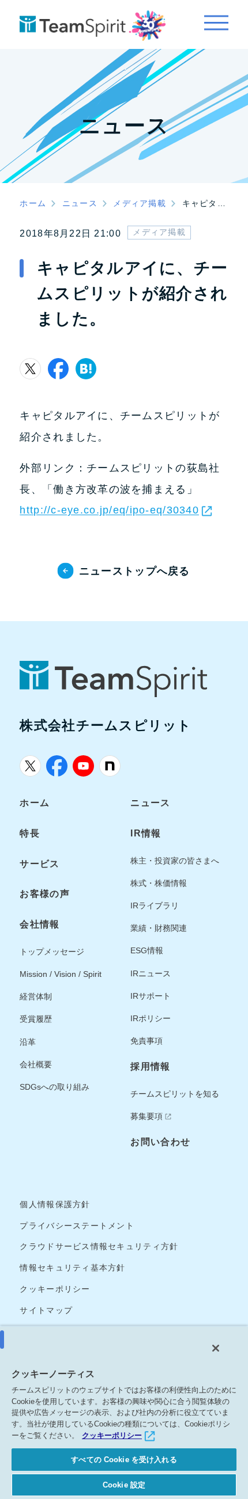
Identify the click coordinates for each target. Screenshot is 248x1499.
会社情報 (39, 924)
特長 (30, 833)
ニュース (150, 802)
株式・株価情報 (158, 883)
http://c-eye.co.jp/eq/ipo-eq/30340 (109, 510)
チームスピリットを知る (174, 1094)
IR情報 (145, 833)
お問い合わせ (160, 1141)
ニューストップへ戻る (134, 571)
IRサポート (150, 996)
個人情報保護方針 (55, 1204)
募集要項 (146, 1116)
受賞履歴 (36, 1019)
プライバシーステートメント (77, 1226)
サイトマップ (46, 1310)
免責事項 (146, 1041)
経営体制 (36, 996)
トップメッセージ (52, 952)
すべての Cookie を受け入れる (123, 1459)
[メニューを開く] (216, 24)
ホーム (35, 802)
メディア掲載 (159, 232)
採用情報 (150, 1066)
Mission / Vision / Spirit (61, 974)
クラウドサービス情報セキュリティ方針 (99, 1246)
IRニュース (150, 973)
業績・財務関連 (158, 928)
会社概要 (36, 1064)
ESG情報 (146, 950)
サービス (39, 863)
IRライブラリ (154, 905)
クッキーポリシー (55, 1289)
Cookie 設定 (124, 1485)
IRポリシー (150, 1018)
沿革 (28, 1042)
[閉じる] (215, 1348)
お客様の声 (44, 893)
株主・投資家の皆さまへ (174, 861)
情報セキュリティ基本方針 (72, 1268)
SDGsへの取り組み (54, 1087)
